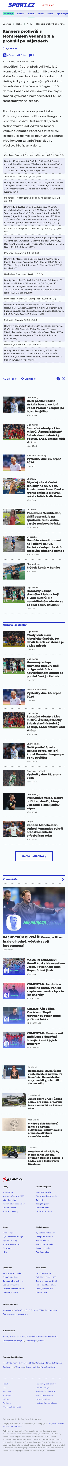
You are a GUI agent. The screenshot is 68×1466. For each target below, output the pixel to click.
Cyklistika (32, 537)
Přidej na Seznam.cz (12, 1407)
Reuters (60, 1424)
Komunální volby (10, 1211)
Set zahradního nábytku (13, 1341)
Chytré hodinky (32, 1367)
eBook (10, 55)
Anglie (30, 822)
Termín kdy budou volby (14, 1204)
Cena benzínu (50, 1310)
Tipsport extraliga (10, 1240)
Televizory (20, 1367)
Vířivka (41, 1341)
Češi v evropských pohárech (15, 1314)
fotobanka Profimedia (12, 1426)
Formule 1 (7, 1248)
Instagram (7, 1395)
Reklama (7, 1403)
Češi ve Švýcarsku (11, 1285)
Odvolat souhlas (43, 1399)
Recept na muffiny (44, 1237)
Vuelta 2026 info (43, 1192)
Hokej (31, 13)
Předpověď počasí (21, 1310)
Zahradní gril (31, 1341)
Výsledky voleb (9, 1200)
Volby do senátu (10, 1208)
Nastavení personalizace (46, 1403)
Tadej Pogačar (42, 1204)
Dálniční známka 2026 (46, 1277)
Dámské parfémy (43, 1363)
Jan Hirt (39, 1200)
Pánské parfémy (47, 1367)
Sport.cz (12, 48)
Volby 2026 (8, 1192)
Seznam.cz (47, 4)
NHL (5, 1252)
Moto (50, 13)
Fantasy (8, 13)
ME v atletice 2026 (11, 1244)
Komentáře (10, 879)
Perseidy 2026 (37, 1310)
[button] (14, 405)
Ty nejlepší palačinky (45, 1233)
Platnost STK (41, 1292)
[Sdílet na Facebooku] (58, 378)
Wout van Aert (42, 1208)
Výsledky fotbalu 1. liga (13, 1237)
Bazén (5, 1336)
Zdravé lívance (42, 1240)
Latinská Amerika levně (13, 1289)
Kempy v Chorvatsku (12, 1273)
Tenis (41, 13)
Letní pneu (57, 1363)
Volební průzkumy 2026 (13, 1196)
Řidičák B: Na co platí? (46, 1285)
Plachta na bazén (17, 1336)
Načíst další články (34, 856)
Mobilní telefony (10, 1363)
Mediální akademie (44, 1395)
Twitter (6, 1399)
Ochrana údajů (42, 1388)
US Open (31, 479)
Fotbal (20, 13)
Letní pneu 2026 (43, 1273)
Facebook (7, 1391)
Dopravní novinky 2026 (46, 1281)
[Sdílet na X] (63, 378)
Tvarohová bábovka (44, 1244)
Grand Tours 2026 (44, 1211)
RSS (4, 1388)
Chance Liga (33, 398)
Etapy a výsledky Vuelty (46, 1196)
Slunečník (42, 1336)
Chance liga (8, 1233)
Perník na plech (43, 1252)
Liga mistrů (33, 425)
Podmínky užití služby (45, 1384)
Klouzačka (52, 1336)
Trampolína (31, 1336)
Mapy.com (7, 1310)
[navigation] (4, 5)
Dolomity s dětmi (10, 1292)
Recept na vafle (43, 1248)
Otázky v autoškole (44, 1289)
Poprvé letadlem (10, 1277)
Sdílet (24, 55)
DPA (54, 1424)
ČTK (5, 48)
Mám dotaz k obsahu (45, 1391)
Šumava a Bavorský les (13, 1281)
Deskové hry (8, 1367)
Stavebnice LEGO (26, 1363)
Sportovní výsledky (37, 456)
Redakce (6, 1384)
